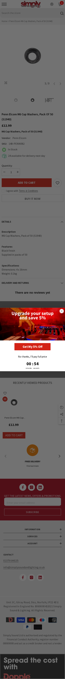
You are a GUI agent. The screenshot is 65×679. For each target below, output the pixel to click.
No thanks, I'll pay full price (32, 356)
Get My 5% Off (32, 347)
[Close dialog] (62, 311)
